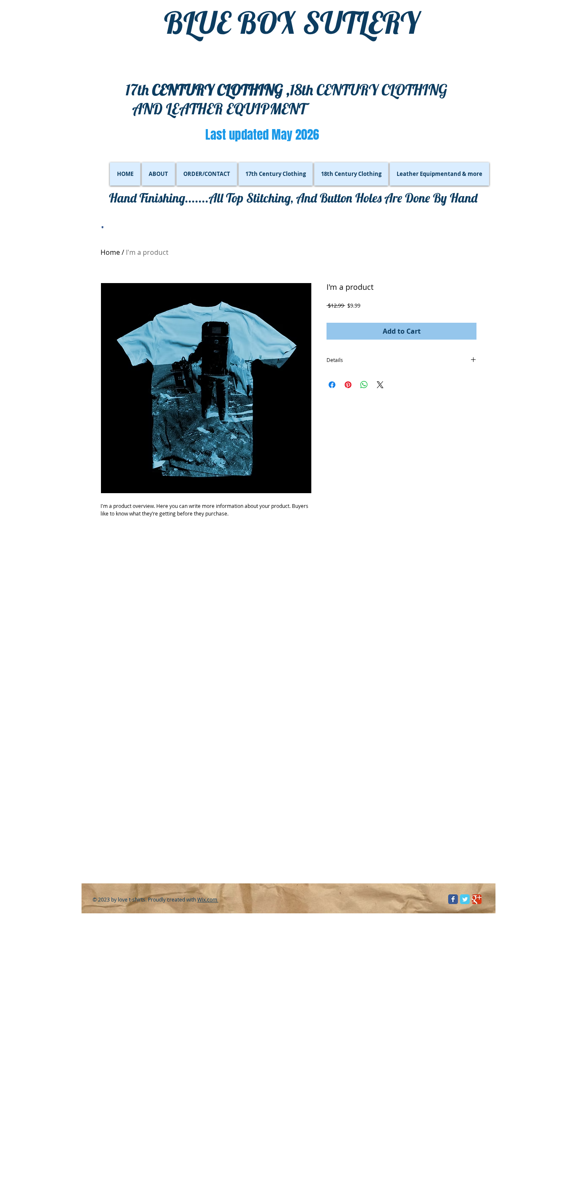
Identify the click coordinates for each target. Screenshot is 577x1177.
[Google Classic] (477, 899)
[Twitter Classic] (465, 899)
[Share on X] (380, 385)
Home (110, 252)
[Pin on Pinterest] (348, 385)
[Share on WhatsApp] (364, 385)
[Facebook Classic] (453, 899)
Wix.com (207, 899)
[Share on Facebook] (332, 385)
